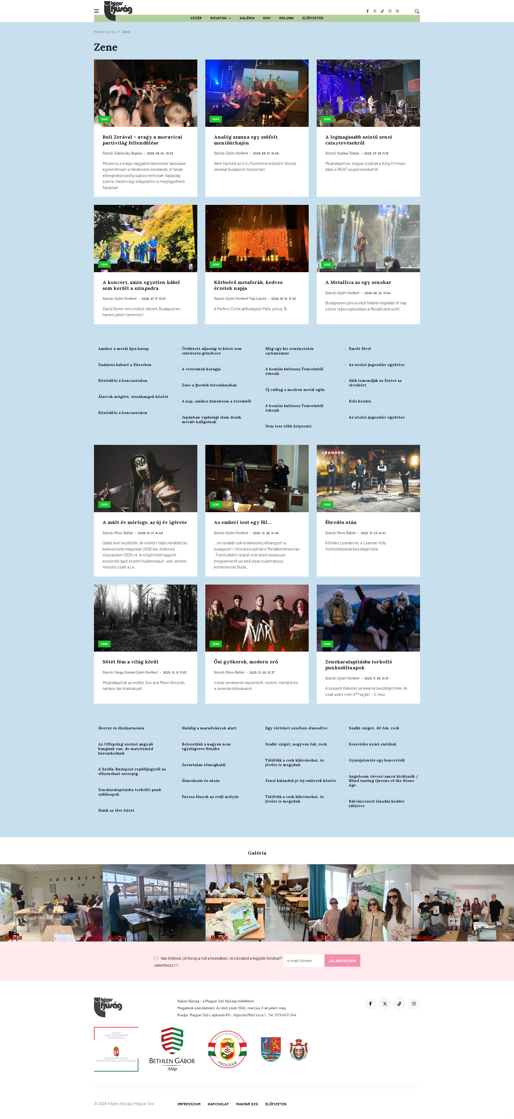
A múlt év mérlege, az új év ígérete (145, 522)
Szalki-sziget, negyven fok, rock (296, 744)
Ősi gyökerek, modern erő (246, 662)
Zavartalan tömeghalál (204, 764)
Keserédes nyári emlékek (372, 744)
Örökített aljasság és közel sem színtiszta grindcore (212, 351)
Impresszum (189, 1104)
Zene (104, 119)
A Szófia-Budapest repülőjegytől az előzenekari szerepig (132, 771)
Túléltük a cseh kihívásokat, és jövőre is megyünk (294, 762)
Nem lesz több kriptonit (288, 426)
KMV (267, 18)
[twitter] (375, 11)
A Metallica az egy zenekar (358, 282)
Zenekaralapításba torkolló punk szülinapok (129, 792)
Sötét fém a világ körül (130, 662)
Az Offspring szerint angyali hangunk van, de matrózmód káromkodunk (125, 749)
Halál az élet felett (116, 810)
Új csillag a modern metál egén (295, 389)
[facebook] (367, 11)
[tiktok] (382, 11)
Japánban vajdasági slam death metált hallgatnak (211, 419)
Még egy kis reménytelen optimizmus (289, 351)
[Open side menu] (96, 11)
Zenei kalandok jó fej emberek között (300, 780)
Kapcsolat (218, 1104)
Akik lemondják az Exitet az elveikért (375, 382)
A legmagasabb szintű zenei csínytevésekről (358, 140)
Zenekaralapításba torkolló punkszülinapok (358, 665)
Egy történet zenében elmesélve (296, 728)
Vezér (196, 18)
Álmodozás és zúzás (201, 780)
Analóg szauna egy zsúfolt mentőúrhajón (246, 140)
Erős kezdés (360, 401)
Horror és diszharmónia (121, 728)
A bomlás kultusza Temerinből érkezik (294, 371)
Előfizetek (313, 18)
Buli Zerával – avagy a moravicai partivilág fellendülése (142, 140)
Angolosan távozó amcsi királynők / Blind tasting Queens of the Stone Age (383, 781)
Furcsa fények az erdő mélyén (210, 796)
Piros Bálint (123, 533)
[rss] (397, 11)
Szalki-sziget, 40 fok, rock (374, 728)
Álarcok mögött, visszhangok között (133, 396)
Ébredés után (341, 522)
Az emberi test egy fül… (242, 522)
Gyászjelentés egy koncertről (377, 760)
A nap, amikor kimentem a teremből (216, 401)
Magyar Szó (247, 1104)
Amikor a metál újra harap (123, 348)
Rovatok (218, 18)
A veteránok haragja (201, 369)
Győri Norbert (237, 153)
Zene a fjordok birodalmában (209, 385)
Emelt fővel (360, 348)
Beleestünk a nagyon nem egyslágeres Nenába (206, 746)
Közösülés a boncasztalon (123, 380)
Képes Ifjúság (105, 31)
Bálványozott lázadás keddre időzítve (377, 803)
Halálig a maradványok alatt (209, 728)
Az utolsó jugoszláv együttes (377, 364)
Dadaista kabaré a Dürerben (125, 364)
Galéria (247, 18)
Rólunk (286, 18)
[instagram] (390, 11)
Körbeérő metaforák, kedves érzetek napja (248, 285)
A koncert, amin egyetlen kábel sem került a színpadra (141, 285)
